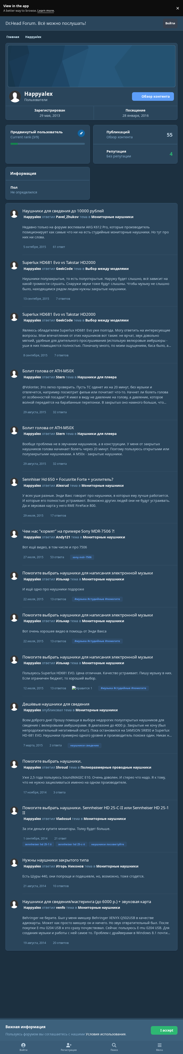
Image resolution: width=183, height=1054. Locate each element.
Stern (60, 377)
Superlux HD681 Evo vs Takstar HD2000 (59, 262)
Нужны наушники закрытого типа (55, 860)
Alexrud (62, 485)
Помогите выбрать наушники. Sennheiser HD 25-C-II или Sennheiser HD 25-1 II (95, 810)
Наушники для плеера (97, 377)
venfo (60, 907)
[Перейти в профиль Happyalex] (14, 213)
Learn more (9, 8)
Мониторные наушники (112, 216)
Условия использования (106, 1034)
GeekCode (64, 268)
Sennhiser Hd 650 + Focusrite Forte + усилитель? (67, 479)
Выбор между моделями (107, 268)
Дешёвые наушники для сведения (55, 704)
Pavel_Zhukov (67, 216)
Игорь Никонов (70, 866)
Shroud (62, 767)
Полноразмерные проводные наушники (116, 767)
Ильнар (62, 579)
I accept (166, 1030)
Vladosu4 (63, 818)
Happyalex (32, 216)
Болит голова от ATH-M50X (48, 371)
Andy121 (63, 537)
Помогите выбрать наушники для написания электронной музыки (87, 573)
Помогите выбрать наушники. (52, 761)
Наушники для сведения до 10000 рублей (63, 211)
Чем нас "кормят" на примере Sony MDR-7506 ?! (68, 531)
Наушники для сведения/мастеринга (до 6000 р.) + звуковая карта (86, 901)
